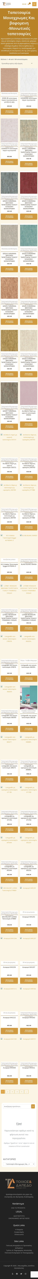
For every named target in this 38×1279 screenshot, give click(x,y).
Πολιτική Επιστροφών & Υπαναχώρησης (19, 1253)
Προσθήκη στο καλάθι (9, 111)
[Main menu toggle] (34, 4)
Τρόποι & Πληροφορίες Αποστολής (19, 1250)
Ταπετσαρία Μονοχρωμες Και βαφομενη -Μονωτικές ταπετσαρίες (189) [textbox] (18, 1164)
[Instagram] (25, 1274)
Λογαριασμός (19, 1232)
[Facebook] (17, 1274)
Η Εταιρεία (19, 1229)
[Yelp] (12, 1274)
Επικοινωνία (19, 1234)
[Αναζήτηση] (33, 1106)
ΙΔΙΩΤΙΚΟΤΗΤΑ (19, 1216)
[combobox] (19, 1164)
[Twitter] (21, 1274)
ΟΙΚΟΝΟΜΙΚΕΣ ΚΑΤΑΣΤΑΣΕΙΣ (19, 1218)
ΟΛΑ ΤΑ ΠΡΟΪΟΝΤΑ (18, 1208)
